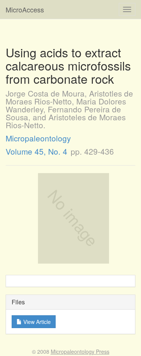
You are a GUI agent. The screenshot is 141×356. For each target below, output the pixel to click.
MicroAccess (25, 9)
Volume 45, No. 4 (36, 151)
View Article (36, 321)
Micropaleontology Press (80, 351)
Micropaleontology (38, 138)
